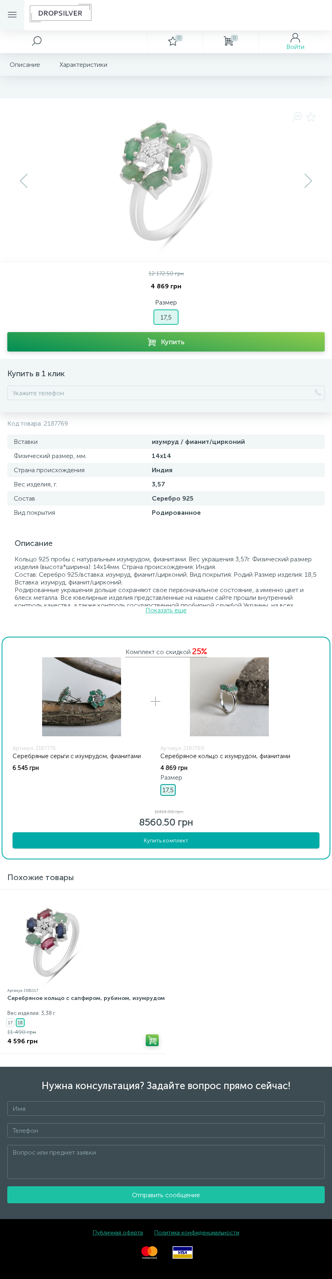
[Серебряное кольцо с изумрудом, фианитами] (229, 696)
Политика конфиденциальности (196, 1232)
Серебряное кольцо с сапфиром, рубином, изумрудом (86, 998)
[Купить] (152, 1040)
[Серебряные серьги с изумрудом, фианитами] (81, 696)
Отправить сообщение (166, 1195)
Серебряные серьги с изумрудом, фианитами (77, 756)
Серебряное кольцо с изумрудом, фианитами (225, 756)
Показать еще (166, 610)
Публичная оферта (118, 1232)
